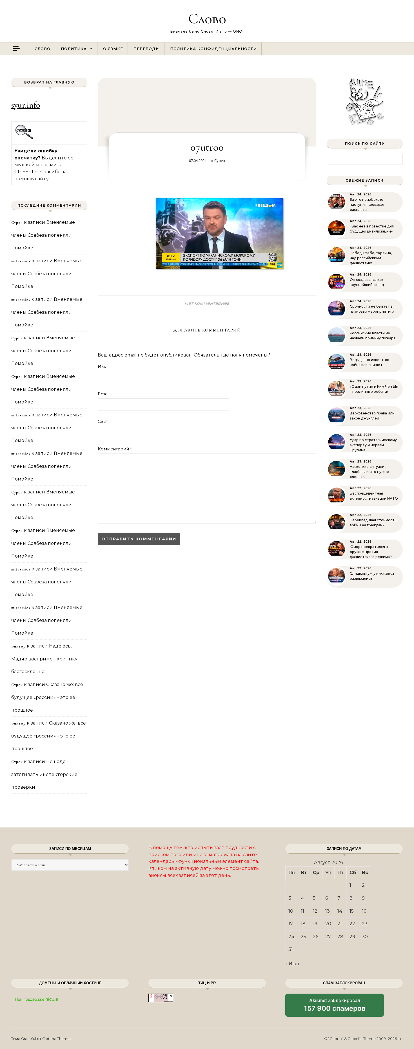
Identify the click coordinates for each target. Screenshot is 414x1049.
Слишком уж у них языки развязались (372, 576)
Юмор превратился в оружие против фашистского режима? (371, 552)
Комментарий (115, 449)
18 (303, 923)
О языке (113, 48)
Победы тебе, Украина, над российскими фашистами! (371, 258)
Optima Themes (56, 1038)
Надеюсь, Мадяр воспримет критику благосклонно (44, 658)
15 (352, 911)
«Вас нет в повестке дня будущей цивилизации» (372, 228)
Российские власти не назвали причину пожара (372, 335)
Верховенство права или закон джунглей (372, 415)
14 (339, 911)
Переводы (146, 48)
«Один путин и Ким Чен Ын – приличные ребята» (374, 389)
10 (290, 911)
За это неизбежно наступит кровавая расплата (367, 204)
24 (291, 936)
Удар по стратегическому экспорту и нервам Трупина (373, 445)
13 (327, 911)
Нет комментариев (207, 303)
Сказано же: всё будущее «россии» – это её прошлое (47, 697)
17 (290, 923)
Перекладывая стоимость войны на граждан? (373, 522)
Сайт (103, 421)
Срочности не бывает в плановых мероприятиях (372, 308)
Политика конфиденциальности (213, 48)
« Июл (292, 963)
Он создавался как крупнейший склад (367, 282)
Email (104, 393)
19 (315, 923)
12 (315, 911)
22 (352, 923)
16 (364, 911)
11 (302, 911)
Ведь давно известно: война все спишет (369, 362)
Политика (74, 48)
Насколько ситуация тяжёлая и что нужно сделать (369, 471)
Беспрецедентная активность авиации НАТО (374, 495)
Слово (207, 18)
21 (339, 923)
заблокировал (335, 1007)
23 (365, 923)
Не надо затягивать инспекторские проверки (44, 774)
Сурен (219, 160)
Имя (102, 366)
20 (328, 923)
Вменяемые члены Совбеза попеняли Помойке (43, 235)
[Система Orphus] (24, 138)
